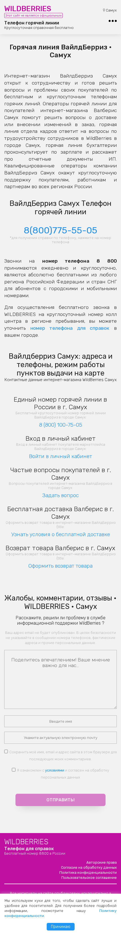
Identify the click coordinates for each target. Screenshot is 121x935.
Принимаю (60, 926)
